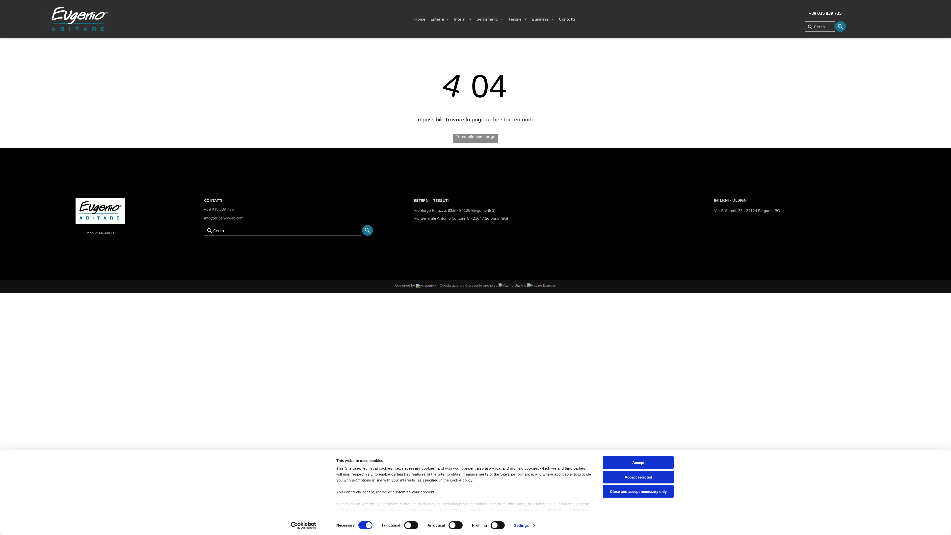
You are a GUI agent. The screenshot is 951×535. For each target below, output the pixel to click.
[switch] (411, 525)
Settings (521, 525)
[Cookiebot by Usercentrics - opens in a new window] (303, 525)
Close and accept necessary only (638, 491)
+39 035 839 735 (219, 209)
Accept (638, 462)
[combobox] (820, 26)
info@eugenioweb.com (223, 218)
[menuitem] (420, 19)
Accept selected (638, 477)
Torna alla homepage (475, 136)
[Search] (840, 26)
